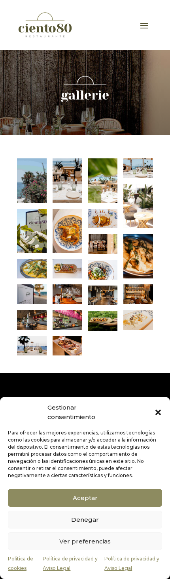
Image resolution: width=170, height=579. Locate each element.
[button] (158, 412)
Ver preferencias (85, 541)
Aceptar (85, 498)
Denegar (85, 519)
